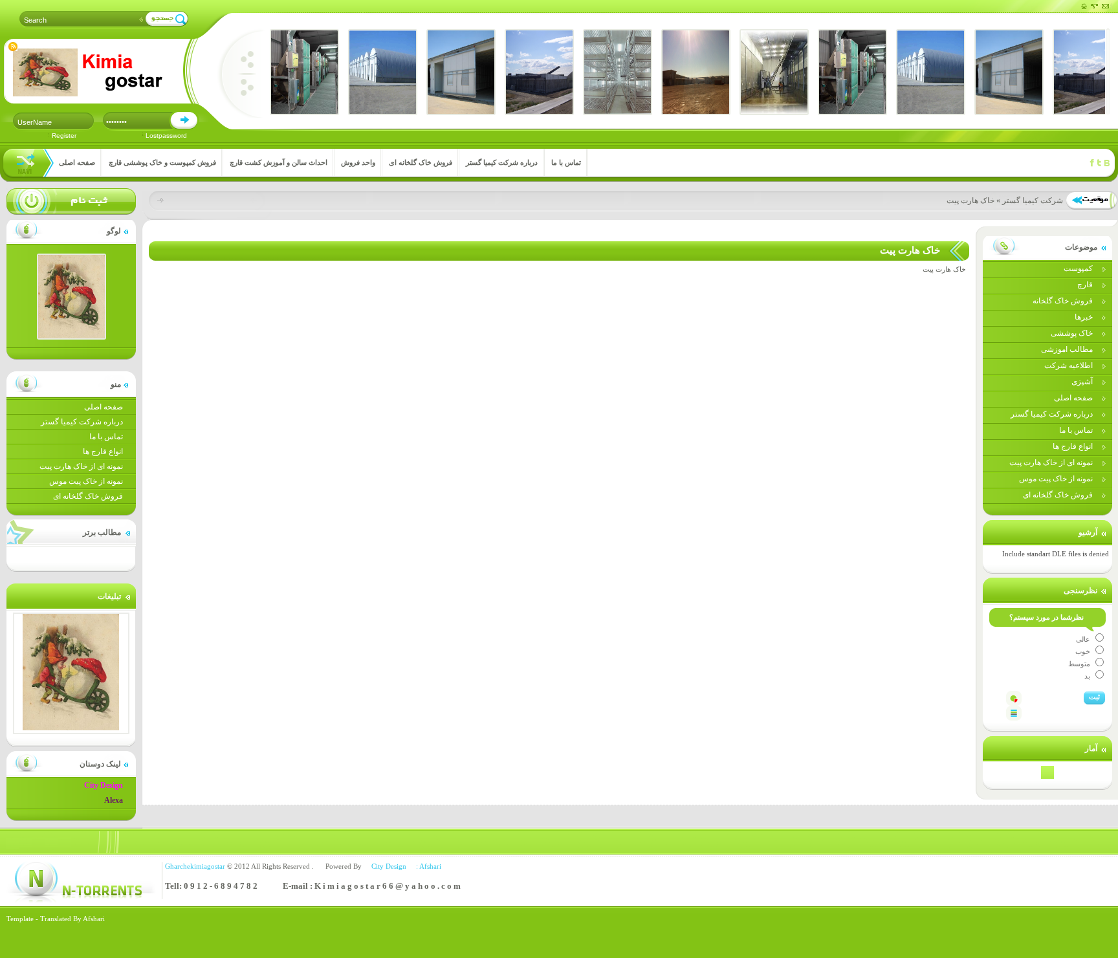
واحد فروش (358, 162)
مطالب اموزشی (1067, 349)
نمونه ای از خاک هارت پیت (81, 466)
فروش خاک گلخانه (1063, 300)
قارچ (1085, 284)
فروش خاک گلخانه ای (420, 162)
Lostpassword (166, 135)
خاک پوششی (1072, 333)
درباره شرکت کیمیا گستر (502, 162)
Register (64, 135)
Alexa (113, 800)
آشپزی (1082, 381)
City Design (103, 785)
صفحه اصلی (77, 162)
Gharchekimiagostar (195, 866)
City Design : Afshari (402, 866)
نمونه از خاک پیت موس (86, 481)
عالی (1084, 639)
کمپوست (1078, 268)
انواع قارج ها (103, 451)
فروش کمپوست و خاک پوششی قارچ (162, 162)
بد (1088, 676)
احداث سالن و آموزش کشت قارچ (278, 162)
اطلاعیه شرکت (1068, 365)
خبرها (1084, 316)
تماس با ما (566, 162)
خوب (1083, 651)
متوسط (1080, 664)
